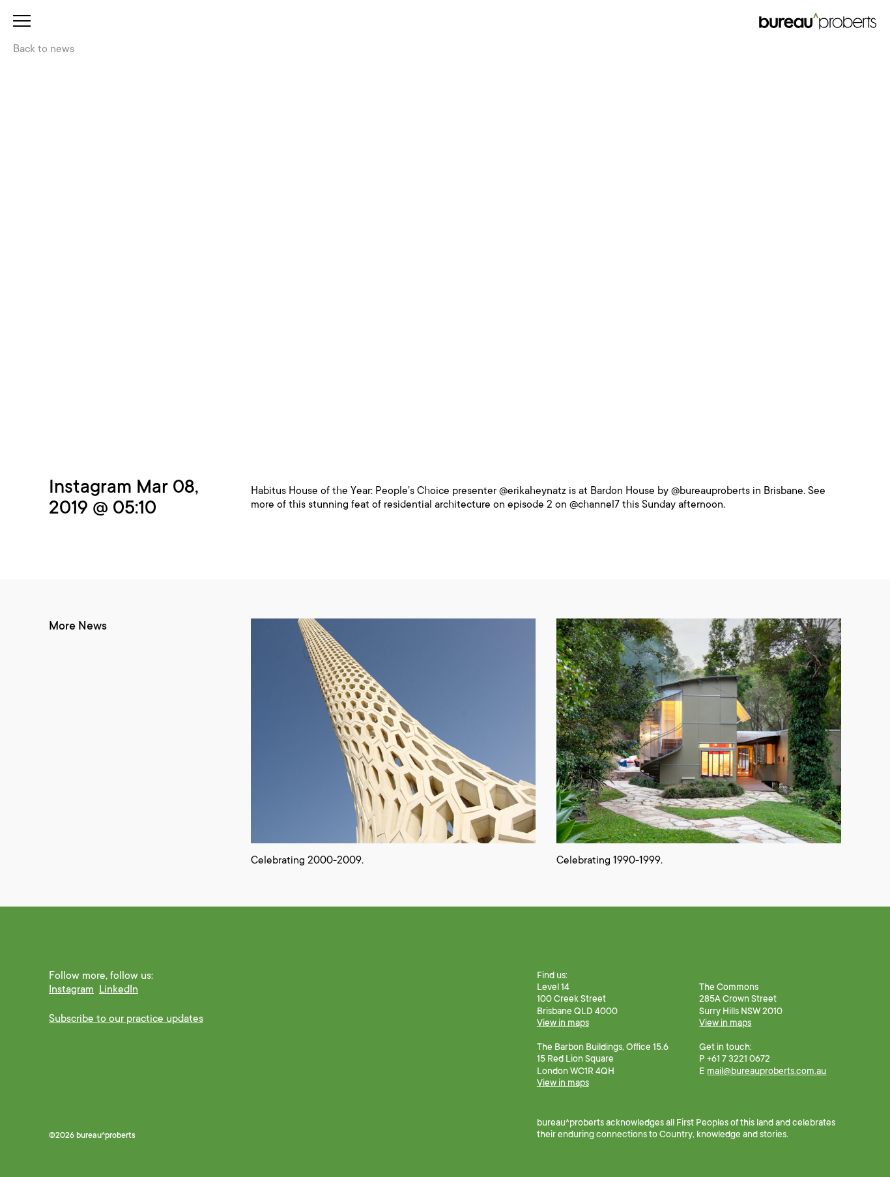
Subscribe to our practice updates (126, 1018)
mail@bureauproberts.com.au (766, 1071)
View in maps (563, 1022)
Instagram (71, 989)
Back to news (43, 48)
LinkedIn (118, 989)
